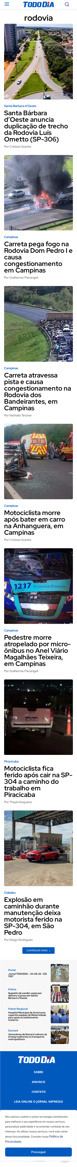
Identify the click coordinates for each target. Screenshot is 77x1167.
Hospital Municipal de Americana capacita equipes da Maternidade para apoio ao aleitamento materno (27, 1016)
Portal (12, 970)
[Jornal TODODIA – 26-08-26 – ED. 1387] (60, 973)
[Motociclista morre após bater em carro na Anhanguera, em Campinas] (38, 461)
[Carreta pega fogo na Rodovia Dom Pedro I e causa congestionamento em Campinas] (38, 193)
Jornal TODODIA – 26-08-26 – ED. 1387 (27, 975)
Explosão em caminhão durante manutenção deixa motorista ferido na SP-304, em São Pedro (33, 916)
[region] (38, 1138)
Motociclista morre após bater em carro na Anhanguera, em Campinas (34, 522)
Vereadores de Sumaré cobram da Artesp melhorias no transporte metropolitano (27, 1037)
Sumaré (13, 1030)
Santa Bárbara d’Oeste (20, 106)
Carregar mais (37, 950)
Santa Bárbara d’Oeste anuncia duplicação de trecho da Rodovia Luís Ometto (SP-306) (36, 126)
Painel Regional (18, 1008)
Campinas (11, 237)
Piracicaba (11, 761)
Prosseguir (38, 1152)
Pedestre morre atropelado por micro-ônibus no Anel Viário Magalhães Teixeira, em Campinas (37, 650)
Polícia (12, 989)
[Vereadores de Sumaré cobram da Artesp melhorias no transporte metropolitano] (60, 1035)
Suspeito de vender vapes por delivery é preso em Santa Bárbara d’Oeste (25, 995)
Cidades (10, 892)
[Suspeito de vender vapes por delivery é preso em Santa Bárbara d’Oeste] (60, 994)
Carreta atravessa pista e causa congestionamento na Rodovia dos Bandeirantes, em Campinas (37, 391)
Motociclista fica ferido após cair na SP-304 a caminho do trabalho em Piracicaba (38, 781)
